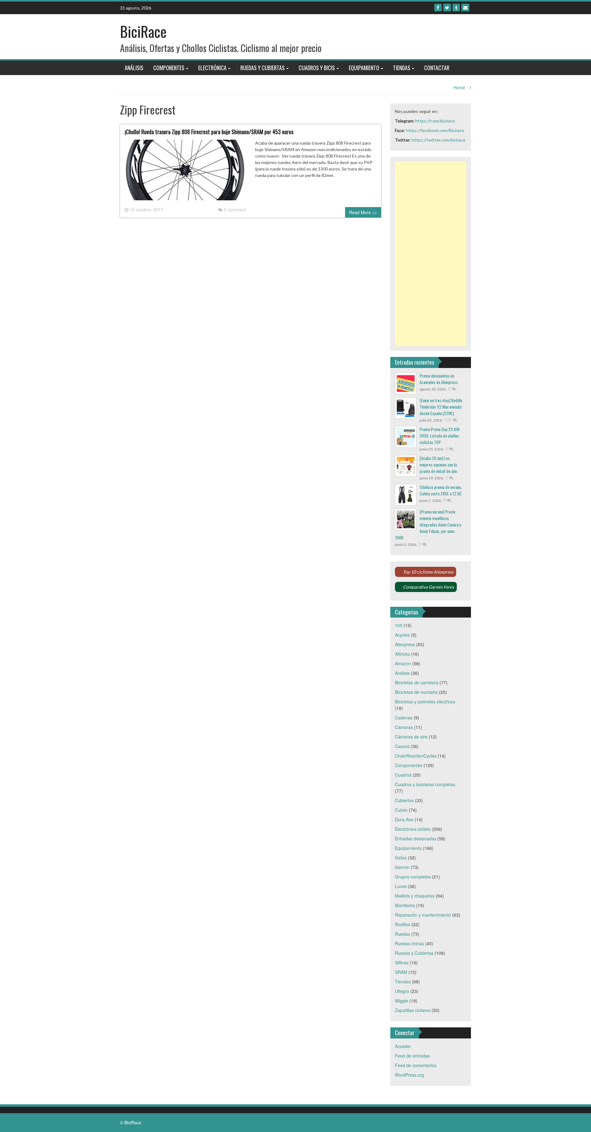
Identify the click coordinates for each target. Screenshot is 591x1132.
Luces (401, 886)
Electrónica (212, 68)
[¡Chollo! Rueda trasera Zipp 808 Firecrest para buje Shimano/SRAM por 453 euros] (185, 172)
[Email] (465, 7)
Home (459, 87)
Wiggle (401, 1001)
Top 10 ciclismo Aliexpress (428, 571)
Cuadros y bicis (317, 68)
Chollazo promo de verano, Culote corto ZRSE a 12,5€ (441, 490)
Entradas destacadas (415, 838)
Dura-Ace (404, 819)
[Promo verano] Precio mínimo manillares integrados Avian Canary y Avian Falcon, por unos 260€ (428, 524)
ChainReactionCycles (415, 756)
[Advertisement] (431, 254)
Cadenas (403, 717)
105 (398, 625)
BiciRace (143, 31)
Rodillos (402, 924)
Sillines (401, 962)
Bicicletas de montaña (416, 692)
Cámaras (404, 727)
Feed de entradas (412, 1056)
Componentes (168, 68)
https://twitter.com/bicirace (438, 139)
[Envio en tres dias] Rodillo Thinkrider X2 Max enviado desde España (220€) (441, 406)
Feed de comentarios (415, 1065)
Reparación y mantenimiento (423, 915)
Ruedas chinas (409, 943)
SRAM (401, 972)
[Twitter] (447, 7)
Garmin (402, 867)
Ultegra (402, 991)
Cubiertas (404, 800)
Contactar (436, 68)
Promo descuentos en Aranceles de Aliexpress (439, 378)
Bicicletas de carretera (416, 682)
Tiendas (401, 68)
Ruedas (402, 934)
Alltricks (402, 654)
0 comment (235, 209)
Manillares (405, 905)
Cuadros (403, 775)
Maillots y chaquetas (415, 896)
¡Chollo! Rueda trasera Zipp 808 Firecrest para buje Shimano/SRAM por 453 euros (209, 132)
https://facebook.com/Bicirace (435, 130)
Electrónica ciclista (413, 829)
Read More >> (363, 212)
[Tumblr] (456, 7)
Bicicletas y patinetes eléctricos (425, 701)
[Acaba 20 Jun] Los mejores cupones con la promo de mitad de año (438, 464)
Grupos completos (413, 877)
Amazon (403, 663)
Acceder (403, 1046)
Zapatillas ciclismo (412, 1010)
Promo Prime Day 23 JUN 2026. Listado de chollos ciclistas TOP (439, 435)
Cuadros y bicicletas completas (425, 784)
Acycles (402, 635)
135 (448, 420)
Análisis (134, 68)
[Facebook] (438, 7)
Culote (401, 810)
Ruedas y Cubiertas (262, 68)
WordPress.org (409, 1075)
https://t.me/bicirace (435, 120)
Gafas (401, 857)
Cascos (402, 746)
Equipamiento (364, 68)
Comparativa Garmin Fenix (428, 587)
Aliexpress (405, 644)
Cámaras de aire (411, 737)
